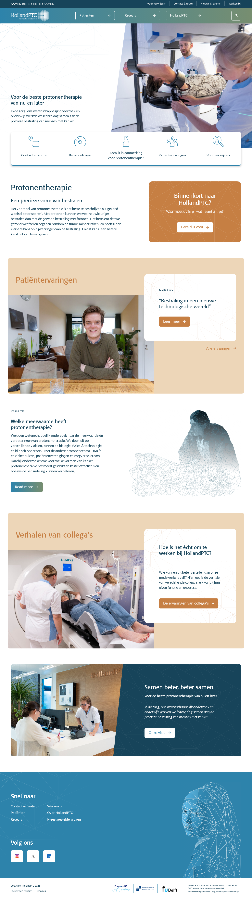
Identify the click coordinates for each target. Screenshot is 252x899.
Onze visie (157, 733)
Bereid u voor (192, 227)
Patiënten (87, 16)
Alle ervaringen (219, 348)
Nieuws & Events (210, 3)
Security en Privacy (21, 891)
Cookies (41, 891)
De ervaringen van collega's (186, 603)
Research (131, 16)
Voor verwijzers (156, 3)
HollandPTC (178, 16)
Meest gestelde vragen (64, 820)
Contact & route (183, 3)
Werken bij (235, 3)
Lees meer (171, 321)
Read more (24, 487)
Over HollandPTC (60, 813)
